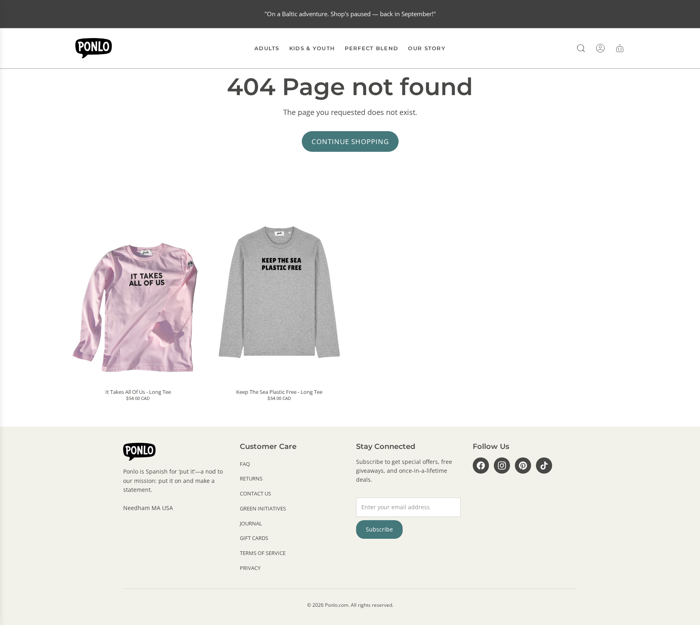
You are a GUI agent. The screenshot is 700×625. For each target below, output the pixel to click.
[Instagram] (502, 465)
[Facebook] (481, 465)
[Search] (581, 48)
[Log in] (600, 48)
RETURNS (251, 478)
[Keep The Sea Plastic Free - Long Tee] (279, 292)
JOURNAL (251, 523)
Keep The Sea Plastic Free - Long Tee (279, 392)
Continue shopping (350, 141)
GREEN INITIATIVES (263, 508)
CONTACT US (255, 493)
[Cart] (620, 48)
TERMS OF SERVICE (263, 553)
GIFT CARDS (254, 538)
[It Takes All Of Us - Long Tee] (137, 292)
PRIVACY (250, 568)
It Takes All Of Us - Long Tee (138, 392)
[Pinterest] (523, 465)
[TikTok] (544, 465)
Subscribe (379, 529)
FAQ (245, 464)
